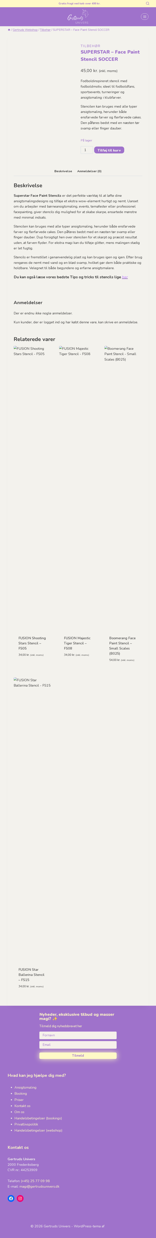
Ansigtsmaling (25, 1087)
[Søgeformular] (147, 3)
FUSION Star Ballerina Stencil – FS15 (31, 974)
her (125, 277)
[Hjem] (9, 30)
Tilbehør (90, 46)
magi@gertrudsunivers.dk (39, 1186)
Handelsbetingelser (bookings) (38, 1118)
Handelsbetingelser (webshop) (38, 1130)
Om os (19, 1112)
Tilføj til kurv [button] (32, 666)
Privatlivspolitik (26, 1124)
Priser (19, 1100)
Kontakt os (22, 1106)
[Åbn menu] (144, 16)
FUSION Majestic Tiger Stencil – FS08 (77, 643)
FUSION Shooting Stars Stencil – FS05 (32, 643)
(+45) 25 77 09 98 (35, 1181)
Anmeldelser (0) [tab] (89, 171)
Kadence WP (115, 1226)
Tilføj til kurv (109, 150)
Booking (20, 1093)
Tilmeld (78, 1055)
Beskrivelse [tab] (63, 171)
